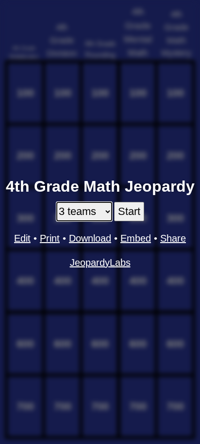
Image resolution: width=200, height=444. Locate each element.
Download (90, 238)
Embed (135, 238)
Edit (22, 238)
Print (50, 238)
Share (173, 238)
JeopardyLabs (100, 262)
